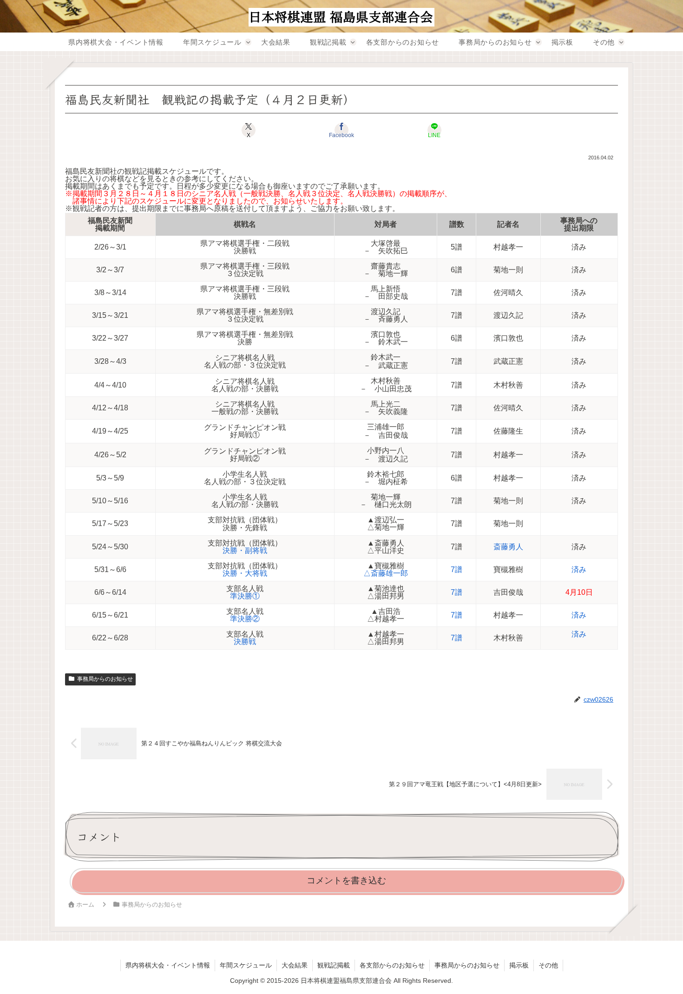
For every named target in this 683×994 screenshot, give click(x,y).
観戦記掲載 (333, 965)
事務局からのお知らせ (105, 679)
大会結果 (295, 965)
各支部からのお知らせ (392, 965)
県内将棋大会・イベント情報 (167, 965)
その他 (548, 965)
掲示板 (519, 965)
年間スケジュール (246, 965)
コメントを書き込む (346, 880)
